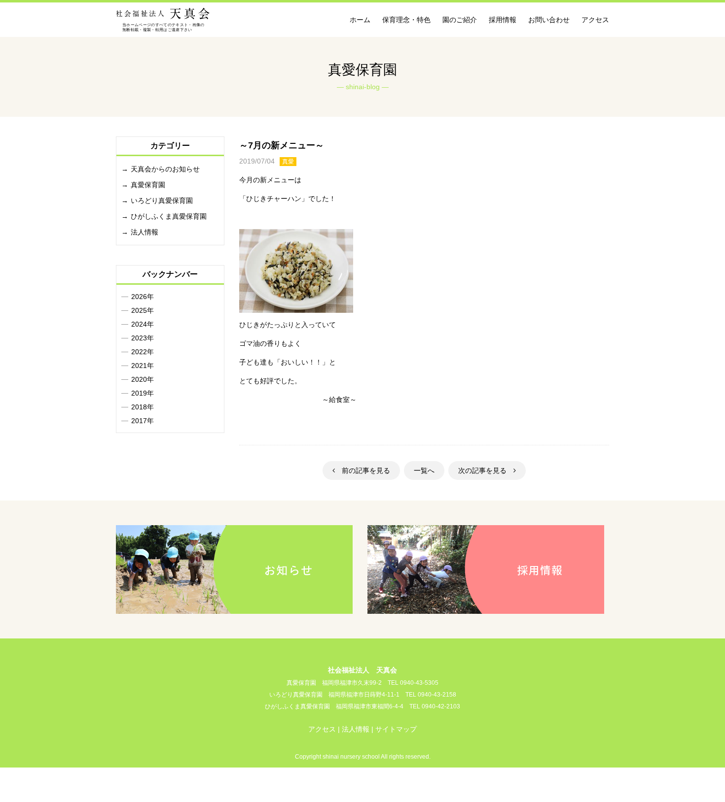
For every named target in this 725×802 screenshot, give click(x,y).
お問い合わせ (549, 20)
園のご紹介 (459, 20)
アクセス (595, 20)
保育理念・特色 (406, 20)
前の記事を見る (362, 470)
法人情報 (144, 232)
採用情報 (502, 20)
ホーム (360, 20)
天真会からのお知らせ (165, 169)
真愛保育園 (148, 185)
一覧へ (424, 470)
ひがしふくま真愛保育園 (169, 216)
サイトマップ (396, 729)
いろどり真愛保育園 (162, 200)
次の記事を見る (485, 470)
